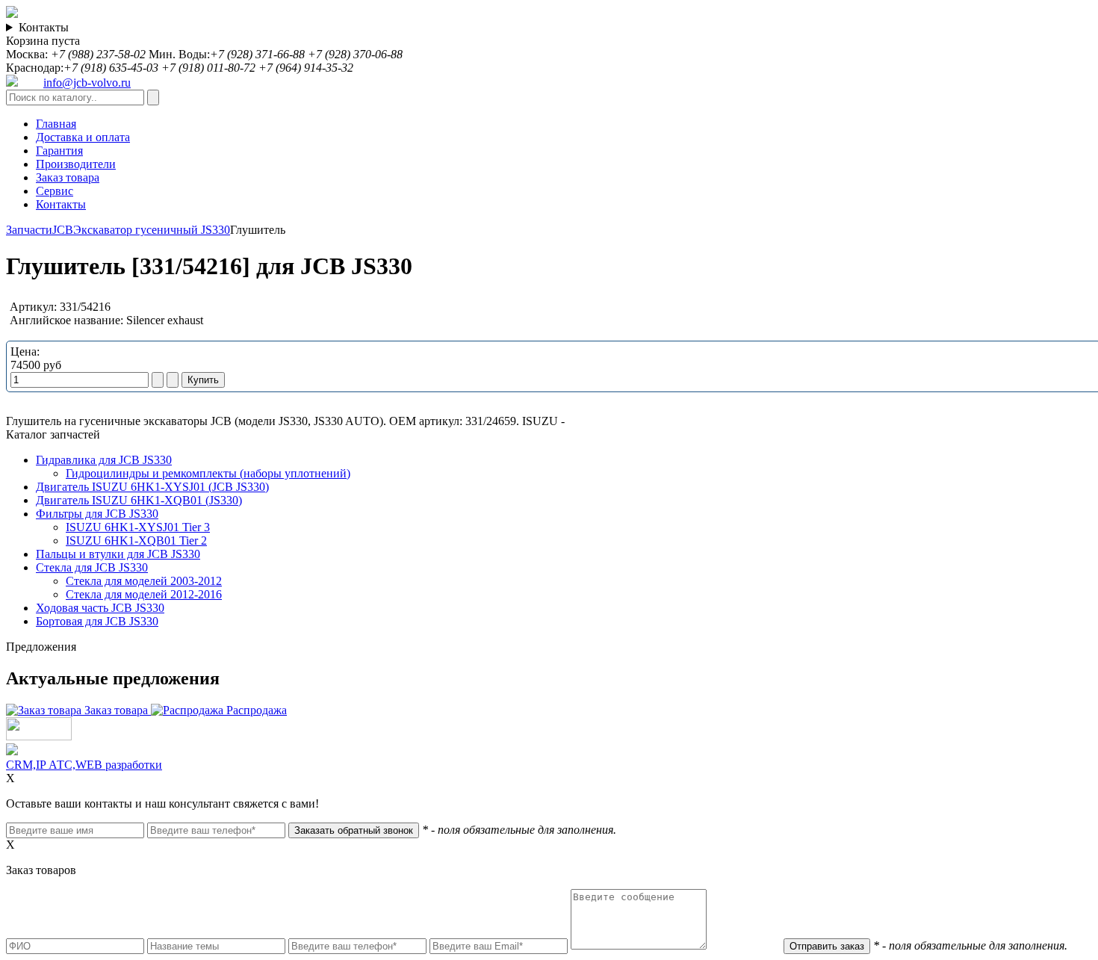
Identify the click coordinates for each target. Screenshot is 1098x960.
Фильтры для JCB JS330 (97, 513)
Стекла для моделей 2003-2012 (144, 581)
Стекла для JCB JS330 (92, 567)
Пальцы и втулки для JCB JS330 (118, 554)
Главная (56, 123)
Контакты (44, 27)
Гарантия (59, 150)
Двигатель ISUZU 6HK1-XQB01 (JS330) (139, 500)
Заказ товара (67, 177)
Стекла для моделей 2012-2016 (144, 594)
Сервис (54, 191)
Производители (76, 164)
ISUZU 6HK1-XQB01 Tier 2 (136, 540)
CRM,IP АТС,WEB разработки (84, 764)
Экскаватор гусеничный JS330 (151, 229)
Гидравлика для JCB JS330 (104, 459)
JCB (62, 229)
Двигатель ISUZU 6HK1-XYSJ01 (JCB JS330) (152, 486)
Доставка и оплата (83, 137)
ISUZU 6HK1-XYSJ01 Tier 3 (138, 527)
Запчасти (29, 229)
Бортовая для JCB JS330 (97, 621)
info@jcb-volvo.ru (87, 82)
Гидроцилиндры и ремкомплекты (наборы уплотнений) (208, 473)
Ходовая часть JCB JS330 (100, 607)
